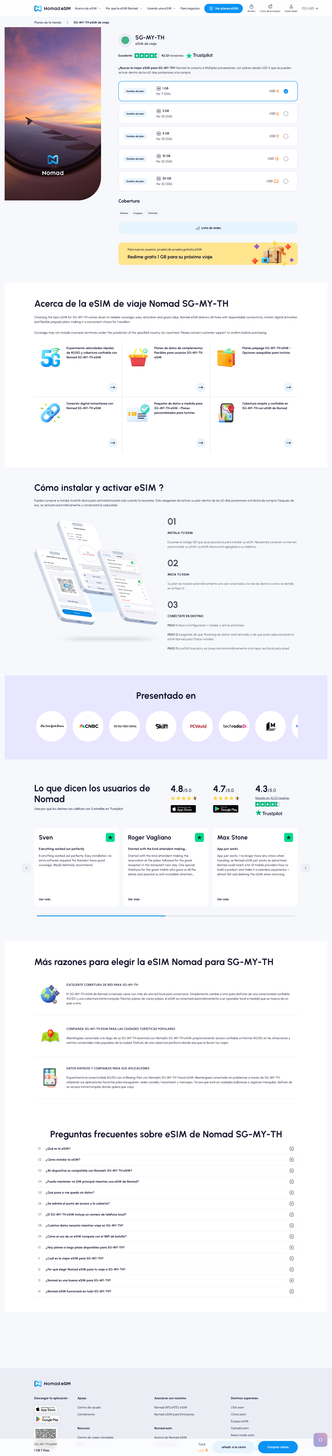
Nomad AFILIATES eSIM (170, 1407)
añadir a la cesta (234, 1447)
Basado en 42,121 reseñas (272, 798)
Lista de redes (211, 228)
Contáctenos (86, 1414)
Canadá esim (240, 1428)
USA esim (237, 1407)
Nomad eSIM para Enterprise (174, 1414)
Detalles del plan (135, 91)
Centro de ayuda (88, 1407)
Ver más (45, 899)
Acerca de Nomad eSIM (170, 1437)
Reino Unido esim (242, 1435)
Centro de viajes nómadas (95, 1437)
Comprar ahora (278, 1447)
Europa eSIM (239, 1421)
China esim (238, 1414)
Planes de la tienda (47, 22)
